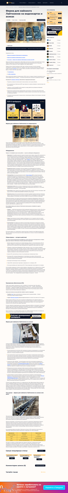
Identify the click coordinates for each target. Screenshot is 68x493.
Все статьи (41, 450)
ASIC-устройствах (11, 74)
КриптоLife (45, 2)
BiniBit (50, 45)
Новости (39, 2)
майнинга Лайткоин (16, 79)
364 (13, 115)
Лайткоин (16, 7)
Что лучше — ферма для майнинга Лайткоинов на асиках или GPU (20, 59)
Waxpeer (51, 51)
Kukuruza (51, 48)
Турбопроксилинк (52, 54)
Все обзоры (42, 101)
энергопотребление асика (12, 378)
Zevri (13, 113)
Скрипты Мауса (52, 59)
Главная (7, 7)
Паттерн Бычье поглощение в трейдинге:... (37, 456)
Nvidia (28, 159)
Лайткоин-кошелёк (14, 297)
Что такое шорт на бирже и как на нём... (25, 456)
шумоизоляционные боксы (23, 363)
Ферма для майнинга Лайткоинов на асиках (36, 48)
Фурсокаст (51, 65)
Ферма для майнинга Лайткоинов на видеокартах (17, 48)
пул (12, 294)
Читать (12, 458)
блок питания (29, 175)
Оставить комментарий (40, 465)
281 (39, 115)
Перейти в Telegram (54, 487)
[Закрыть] (67, 483)
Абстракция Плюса (25, 113)
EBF (50, 40)
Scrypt (15, 68)
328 (26, 115)
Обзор (13, 117)
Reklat (38, 113)
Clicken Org (51, 56)
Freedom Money (52, 62)
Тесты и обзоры (23, 2)
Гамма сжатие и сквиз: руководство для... (12, 456)
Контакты (52, 2)
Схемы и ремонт (31, 2)
